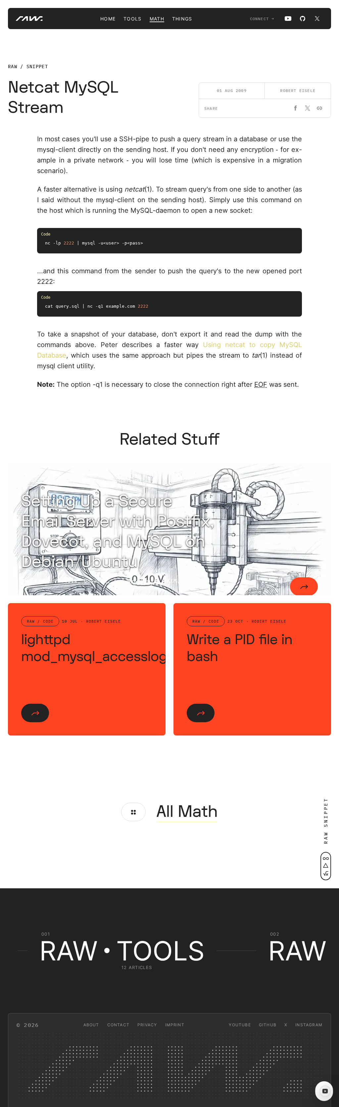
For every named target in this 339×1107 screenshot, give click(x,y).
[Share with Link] (319, 108)
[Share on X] (308, 108)
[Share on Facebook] (296, 108)
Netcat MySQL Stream (63, 97)
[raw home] (25, 18)
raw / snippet (28, 66)
